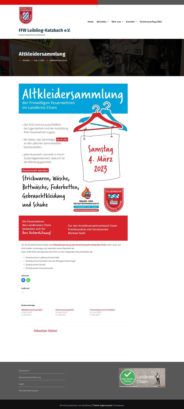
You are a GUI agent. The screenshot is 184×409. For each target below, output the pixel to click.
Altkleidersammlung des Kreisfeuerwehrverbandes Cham (79, 245)
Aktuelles (102, 22)
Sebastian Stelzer (45, 331)
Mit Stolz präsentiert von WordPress (76, 405)
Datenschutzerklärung (30, 377)
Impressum (24, 371)
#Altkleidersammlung (58, 60)
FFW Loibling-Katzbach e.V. (44, 30)
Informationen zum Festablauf (102, 310)
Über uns (117, 22)
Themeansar (118, 405)
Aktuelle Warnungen (28, 390)
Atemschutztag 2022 (65, 310)
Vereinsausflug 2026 (151, 22)
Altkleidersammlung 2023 (31, 310)
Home (91, 22)
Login (21, 384)
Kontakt (130, 22)
